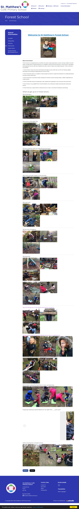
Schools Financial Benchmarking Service (13, 51)
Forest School (11, 45)
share (25, 470)
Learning (42, 8)
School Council (11, 48)
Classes (34, 8)
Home (6, 20)
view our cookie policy (38, 507)
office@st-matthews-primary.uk (30, 495)
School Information (65, 6)
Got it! (73, 507)
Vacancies (10, 43)
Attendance (50, 6)
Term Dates (42, 486)
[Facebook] (59, 485)
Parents (56, 6)
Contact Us (63, 3)
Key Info (42, 6)
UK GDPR (10, 38)
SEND (41, 488)
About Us (34, 6)
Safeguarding (11, 40)
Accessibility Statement (72, 3)
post (33, 470)
